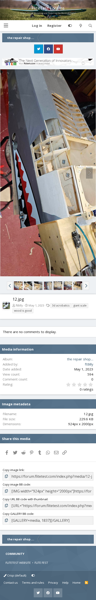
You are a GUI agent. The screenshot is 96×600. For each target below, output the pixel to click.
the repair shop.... (80, 359)
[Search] (90, 25)
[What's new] (80, 25)
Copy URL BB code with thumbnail (25, 499)
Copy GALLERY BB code (18, 514)
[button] (6, 25)
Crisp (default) (16, 575)
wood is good (23, 311)
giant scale (80, 305)
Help (65, 583)
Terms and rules (33, 583)
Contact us (11, 583)
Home (77, 583)
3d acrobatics (60, 305)
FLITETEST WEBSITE (18, 563)
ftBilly (19, 305)
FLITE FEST (41, 563)
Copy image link (13, 470)
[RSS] (86, 582)
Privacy (53, 583)
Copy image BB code (16, 484)
